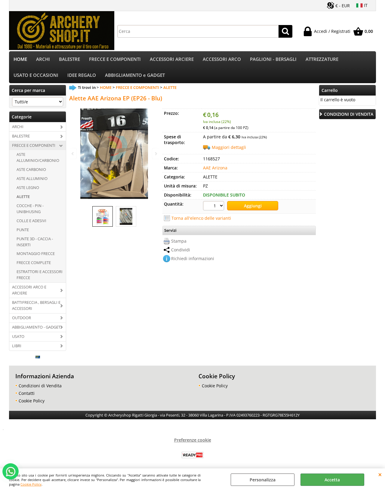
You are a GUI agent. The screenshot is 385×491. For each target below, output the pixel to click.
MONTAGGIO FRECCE (36, 253)
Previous (73, 153)
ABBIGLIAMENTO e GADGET (135, 75)
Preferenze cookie (192, 440)
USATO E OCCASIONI (36, 75)
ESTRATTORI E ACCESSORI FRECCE (40, 274)
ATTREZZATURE (322, 59)
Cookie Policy (31, 484)
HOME (20, 59)
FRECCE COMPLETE (34, 262)
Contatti (27, 393)
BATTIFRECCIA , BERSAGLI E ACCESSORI (36, 305)
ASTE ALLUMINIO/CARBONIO (38, 157)
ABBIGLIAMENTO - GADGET (36, 327)
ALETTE (23, 196)
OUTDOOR (21, 317)
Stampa (178, 241)
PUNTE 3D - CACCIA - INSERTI (35, 241)
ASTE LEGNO (28, 187)
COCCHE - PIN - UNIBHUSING (30, 208)
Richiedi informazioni (192, 258)
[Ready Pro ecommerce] (192, 455)
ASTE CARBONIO (31, 169)
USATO (18, 336)
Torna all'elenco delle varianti (201, 218)
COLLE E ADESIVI (31, 220)
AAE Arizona (215, 168)
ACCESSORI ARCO (222, 59)
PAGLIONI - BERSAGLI (273, 59)
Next (155, 153)
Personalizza (263, 480)
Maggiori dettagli (229, 147)
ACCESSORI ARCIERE (172, 59)
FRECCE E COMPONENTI (115, 59)
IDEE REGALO (81, 75)
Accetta (332, 480)
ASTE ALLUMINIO (32, 178)
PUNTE (23, 229)
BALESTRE (69, 59)
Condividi (180, 250)
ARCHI (43, 59)
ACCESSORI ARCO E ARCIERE (29, 290)
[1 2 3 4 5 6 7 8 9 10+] (214, 206)
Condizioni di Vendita (40, 386)
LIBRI (16, 345)
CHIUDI (380, 474)
